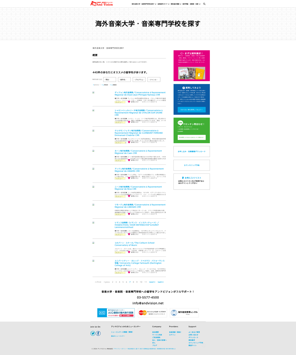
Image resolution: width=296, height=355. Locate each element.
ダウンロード (193, 337)
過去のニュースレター (118, 336)
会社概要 (155, 332)
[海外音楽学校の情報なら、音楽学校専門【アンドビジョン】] (101, 3)
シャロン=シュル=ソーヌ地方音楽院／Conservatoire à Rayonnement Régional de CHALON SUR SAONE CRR (139, 113)
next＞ (152, 282)
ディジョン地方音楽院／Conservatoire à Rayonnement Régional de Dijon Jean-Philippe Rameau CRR (140, 94)
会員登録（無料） (175, 332)
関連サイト (193, 345)
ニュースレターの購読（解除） (122, 332)
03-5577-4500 (148, 297)
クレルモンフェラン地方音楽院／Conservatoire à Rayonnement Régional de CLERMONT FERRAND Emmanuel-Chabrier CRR (139, 133)
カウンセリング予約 (192, 165)
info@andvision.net (148, 303)
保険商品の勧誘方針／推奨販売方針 (154, 348)
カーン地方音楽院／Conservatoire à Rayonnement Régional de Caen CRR (138, 152)
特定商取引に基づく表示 (135, 348)
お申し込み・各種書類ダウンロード (192, 151)
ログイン (172, 335)
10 (141, 282)
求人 (154, 343)
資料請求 (192, 340)
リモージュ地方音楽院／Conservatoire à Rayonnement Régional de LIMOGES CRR (140, 206)
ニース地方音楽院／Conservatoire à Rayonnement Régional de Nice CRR (138, 188)
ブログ (154, 345)
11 (146, 282)
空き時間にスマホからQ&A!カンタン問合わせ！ (192, 137)
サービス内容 (157, 335)
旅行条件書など (171, 348)
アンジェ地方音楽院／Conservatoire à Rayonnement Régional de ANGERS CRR (139, 170)
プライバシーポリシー (120, 348)
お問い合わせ (193, 335)
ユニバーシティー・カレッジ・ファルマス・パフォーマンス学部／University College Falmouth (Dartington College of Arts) (140, 263)
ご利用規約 (156, 337)
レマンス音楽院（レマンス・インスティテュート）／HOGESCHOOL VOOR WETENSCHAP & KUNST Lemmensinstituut (137, 225)
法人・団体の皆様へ (159, 340)
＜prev (106, 282)
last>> (161, 282)
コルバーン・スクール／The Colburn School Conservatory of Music (135, 244)
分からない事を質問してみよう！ (191, 109)
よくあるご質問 (194, 332)
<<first (98, 282)
